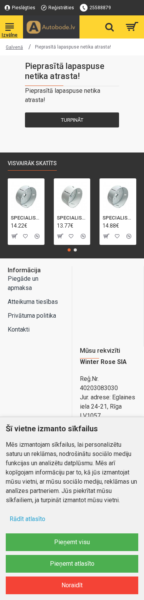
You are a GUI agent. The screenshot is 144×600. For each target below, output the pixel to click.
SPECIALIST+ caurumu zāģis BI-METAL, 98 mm (118, 218)
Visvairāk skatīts (32, 163)
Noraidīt (72, 585)
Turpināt (72, 120)
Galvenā (14, 47)
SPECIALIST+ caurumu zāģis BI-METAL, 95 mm (26, 218)
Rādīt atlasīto (27, 519)
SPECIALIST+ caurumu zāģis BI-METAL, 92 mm (72, 218)
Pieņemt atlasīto (72, 563)
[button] (69, 249)
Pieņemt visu (72, 542)
